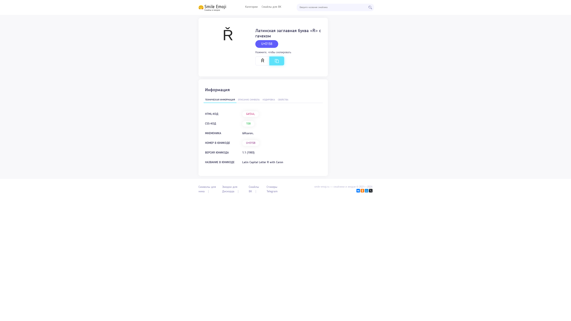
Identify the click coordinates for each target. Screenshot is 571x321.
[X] (370, 190)
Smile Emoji (215, 7)
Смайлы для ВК (271, 6)
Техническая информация (220, 100)
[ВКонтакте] (358, 190)
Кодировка (269, 100)
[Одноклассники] (362, 190)
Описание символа (249, 100)
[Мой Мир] (366, 190)
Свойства (283, 100)
